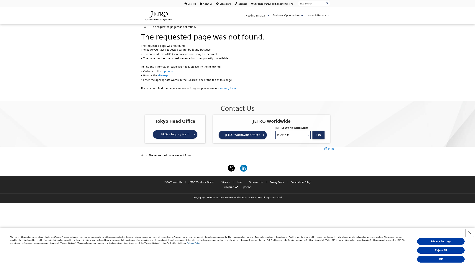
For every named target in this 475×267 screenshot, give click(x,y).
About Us (207, 3)
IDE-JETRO (229, 187)
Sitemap (225, 182)
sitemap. (163, 75)
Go (318, 135)
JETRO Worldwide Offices (242, 135)
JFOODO (247, 187)
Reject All (441, 250)
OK (441, 259)
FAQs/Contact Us (173, 182)
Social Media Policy (301, 182)
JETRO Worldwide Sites (291, 128)
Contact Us (225, 3)
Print (331, 148)
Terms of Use (256, 182)
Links (239, 182)
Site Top (192, 3)
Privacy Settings (441, 241)
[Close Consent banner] (470, 233)
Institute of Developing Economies (272, 3)
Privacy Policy (277, 182)
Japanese (242, 3)
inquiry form (228, 88)
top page (167, 71)
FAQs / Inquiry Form (175, 134)
